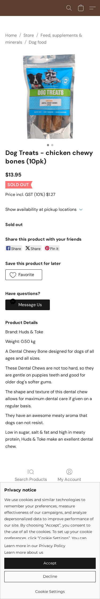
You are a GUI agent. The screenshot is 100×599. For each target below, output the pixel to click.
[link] (50, 589)
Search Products (31, 479)
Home (11, 35)
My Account (69, 479)
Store (28, 35)
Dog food (37, 42)
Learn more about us (23, 552)
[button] (69, 8)
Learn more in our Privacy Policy (34, 545)
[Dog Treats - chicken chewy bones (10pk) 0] (50, 96)
